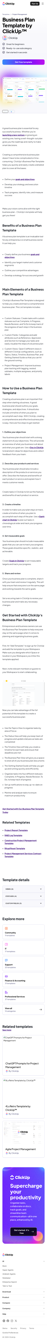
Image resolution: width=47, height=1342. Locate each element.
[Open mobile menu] (43, 4)
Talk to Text (7, 1286)
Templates (6, 14)
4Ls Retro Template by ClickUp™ (17, 1108)
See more (6, 1030)
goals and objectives (25, 179)
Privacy (23, 1328)
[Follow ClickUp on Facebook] (7, 1320)
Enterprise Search (10, 1282)
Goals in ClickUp (16, 560)
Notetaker (6, 1278)
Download (6, 1292)
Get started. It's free (21, 1231)
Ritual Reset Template (15, 848)
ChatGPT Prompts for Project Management (22, 1065)
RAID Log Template (13, 835)
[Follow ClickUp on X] (15, 1320)
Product (5, 1297)
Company (6, 1308)
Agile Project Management (20, 1149)
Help (4, 1314)
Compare (6, 1303)
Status (4, 1328)
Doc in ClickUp (37, 447)
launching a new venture (13, 135)
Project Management (19, 14)
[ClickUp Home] (8, 3)
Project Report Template (16, 830)
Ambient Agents (9, 1274)
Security (14, 1328)
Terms (31, 1328)
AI (3, 1261)
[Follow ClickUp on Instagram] (11, 1320)
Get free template (23, 62)
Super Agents (8, 1270)
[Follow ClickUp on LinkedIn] (3, 1320)
